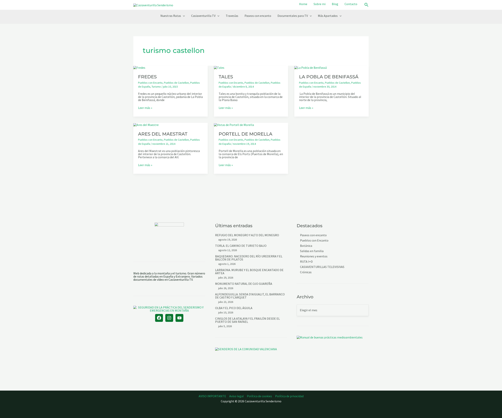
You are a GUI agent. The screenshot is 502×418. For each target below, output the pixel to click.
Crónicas (306, 272)
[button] (366, 5)
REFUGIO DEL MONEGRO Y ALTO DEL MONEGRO (247, 235)
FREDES (147, 77)
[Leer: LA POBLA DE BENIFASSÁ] (310, 67)
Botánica (306, 245)
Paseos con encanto (258, 16)
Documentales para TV (292, 16)
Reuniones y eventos (313, 256)
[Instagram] (169, 318)
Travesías (232, 16)
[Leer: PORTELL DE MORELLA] (234, 124)
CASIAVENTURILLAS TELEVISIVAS (322, 267)
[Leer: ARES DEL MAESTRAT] (146, 124)
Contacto (351, 4)
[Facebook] (159, 318)
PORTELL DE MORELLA (245, 134)
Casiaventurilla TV (203, 16)
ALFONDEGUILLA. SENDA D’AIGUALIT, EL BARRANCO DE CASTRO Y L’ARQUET (250, 296)
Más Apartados (328, 16)
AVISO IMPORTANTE (212, 396)
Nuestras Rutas (170, 16)
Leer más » (145, 107)
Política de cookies (259, 396)
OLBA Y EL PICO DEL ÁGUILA (233, 307)
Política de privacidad (289, 396)
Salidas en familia (312, 251)
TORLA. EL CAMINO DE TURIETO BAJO (240, 245)
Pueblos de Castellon (176, 82)
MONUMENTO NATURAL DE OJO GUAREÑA (243, 283)
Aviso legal (236, 396)
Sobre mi (320, 4)
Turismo (156, 86)
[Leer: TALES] (219, 67)
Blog (335, 4)
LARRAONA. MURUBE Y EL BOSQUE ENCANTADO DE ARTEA (249, 271)
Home (303, 4)
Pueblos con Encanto (150, 82)
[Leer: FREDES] (139, 67)
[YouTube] (179, 318)
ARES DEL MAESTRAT (162, 134)
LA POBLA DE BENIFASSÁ (328, 77)
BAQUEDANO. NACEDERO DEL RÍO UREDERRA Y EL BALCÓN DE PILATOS (248, 258)
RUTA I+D (306, 261)
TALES (226, 77)
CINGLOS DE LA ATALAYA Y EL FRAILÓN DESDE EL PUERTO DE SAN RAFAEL (247, 320)
